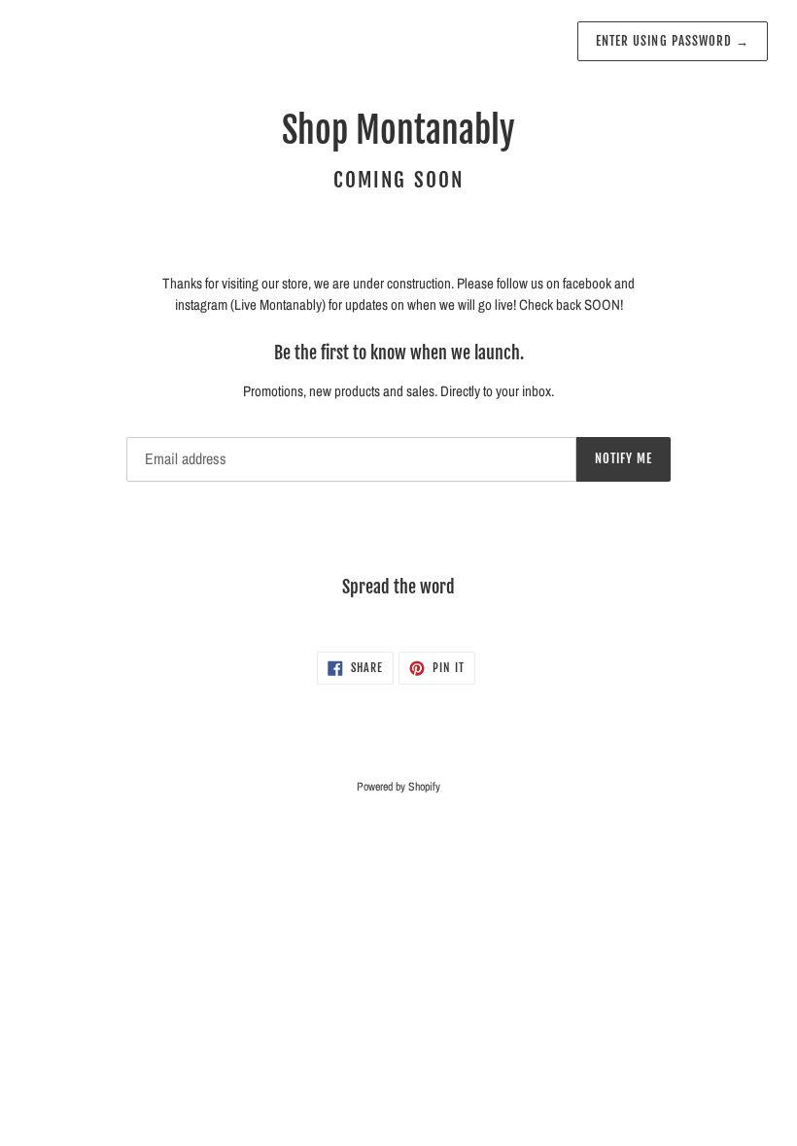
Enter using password (672, 41)
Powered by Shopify (398, 786)
